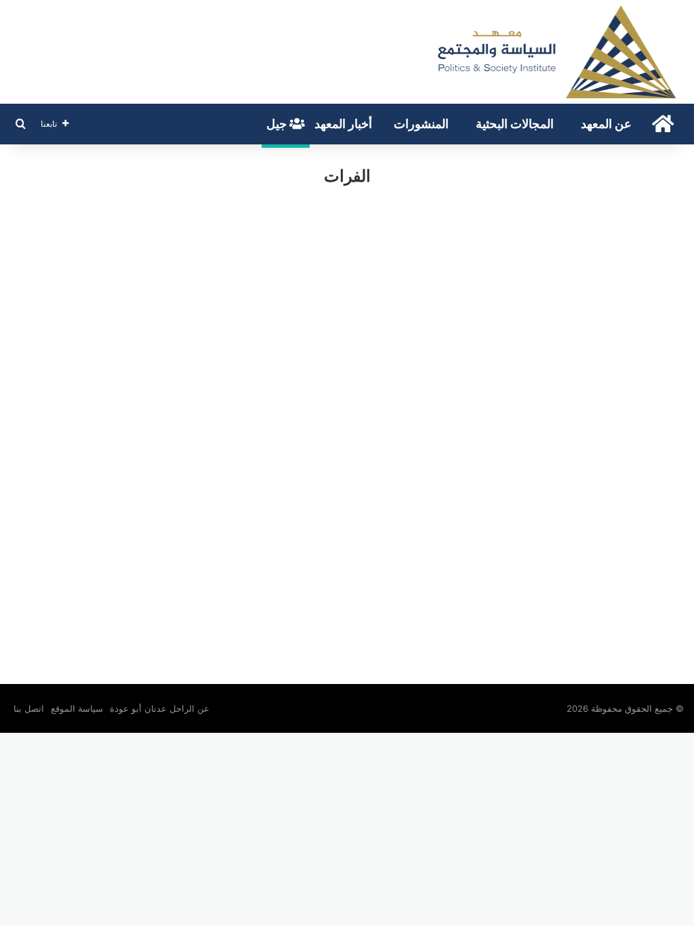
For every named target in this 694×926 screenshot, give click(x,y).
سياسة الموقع (77, 708)
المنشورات (421, 124)
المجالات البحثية (515, 124)
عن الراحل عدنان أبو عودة (161, 708)
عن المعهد (606, 124)
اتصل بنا (29, 708)
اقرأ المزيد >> (639, 609)
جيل (277, 124)
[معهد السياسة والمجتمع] (556, 52)
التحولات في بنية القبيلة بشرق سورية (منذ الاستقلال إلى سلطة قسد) (584, 264)
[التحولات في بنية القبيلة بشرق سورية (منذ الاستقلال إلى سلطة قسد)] (580, 396)
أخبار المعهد (343, 124)
